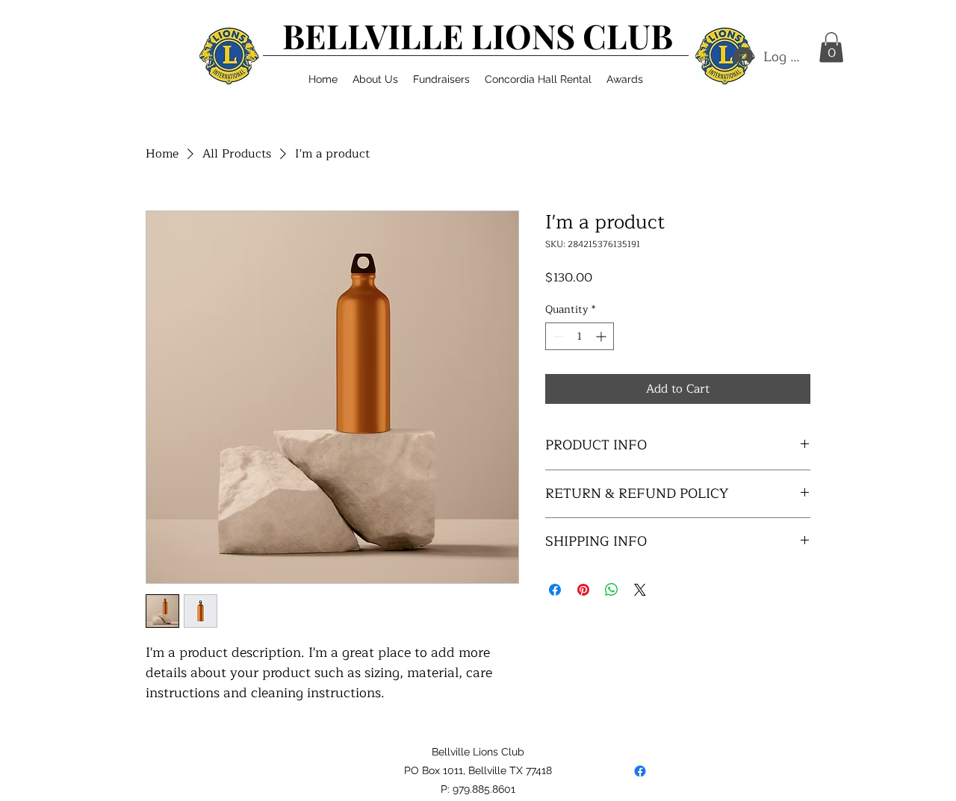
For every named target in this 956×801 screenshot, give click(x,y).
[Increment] (602, 336)
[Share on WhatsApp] (612, 590)
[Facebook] (640, 771)
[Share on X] (640, 590)
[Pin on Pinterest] (583, 590)
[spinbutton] (579, 336)
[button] (375, 79)
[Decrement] (556, 336)
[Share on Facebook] (555, 590)
